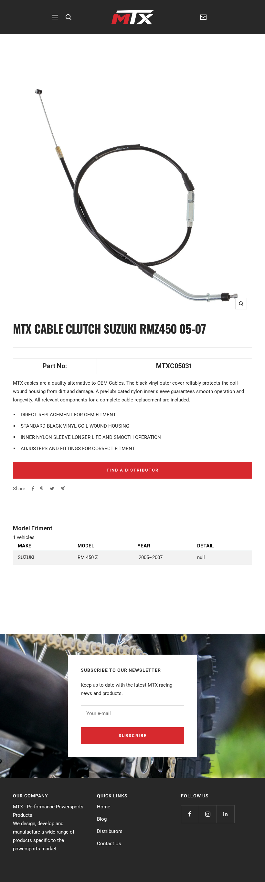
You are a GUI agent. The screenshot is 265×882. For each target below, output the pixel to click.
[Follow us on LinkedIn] (225, 814)
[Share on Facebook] (33, 488)
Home (103, 807)
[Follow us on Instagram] (208, 814)
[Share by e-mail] (62, 488)
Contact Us (109, 843)
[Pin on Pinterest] (41, 488)
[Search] (68, 17)
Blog (102, 819)
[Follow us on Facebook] (190, 814)
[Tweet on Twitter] (52, 488)
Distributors (109, 831)
